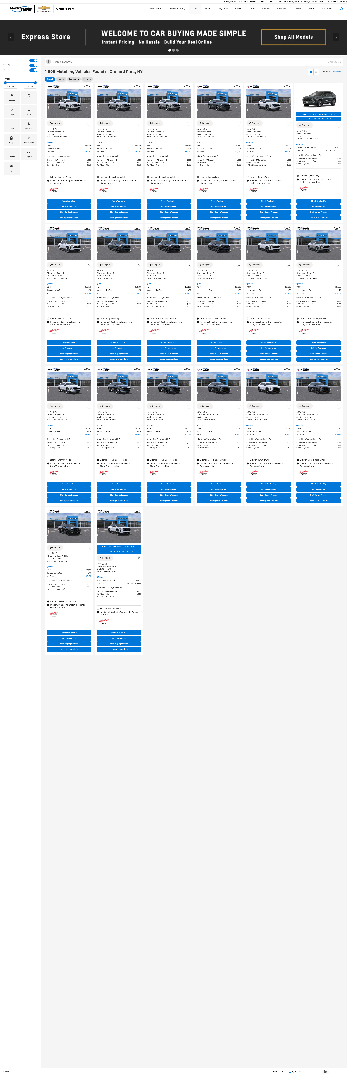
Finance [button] (266, 9)
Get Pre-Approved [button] (69, 206)
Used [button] (208, 9)
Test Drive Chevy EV (178, 9)
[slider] (5, 82)
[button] (341, 9)
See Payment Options (69, 218)
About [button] (311, 9)
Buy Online (327, 9)
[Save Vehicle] (89, 123)
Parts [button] (252, 9)
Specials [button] (281, 9)
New (5, 60)
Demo (5, 70)
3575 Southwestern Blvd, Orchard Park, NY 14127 (293, 2)
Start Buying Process (69, 212)
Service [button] (239, 9)
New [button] (196, 9)
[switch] (20, 60)
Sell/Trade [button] (223, 9)
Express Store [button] (154, 9)
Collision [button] (297, 9)
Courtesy (6, 65)
